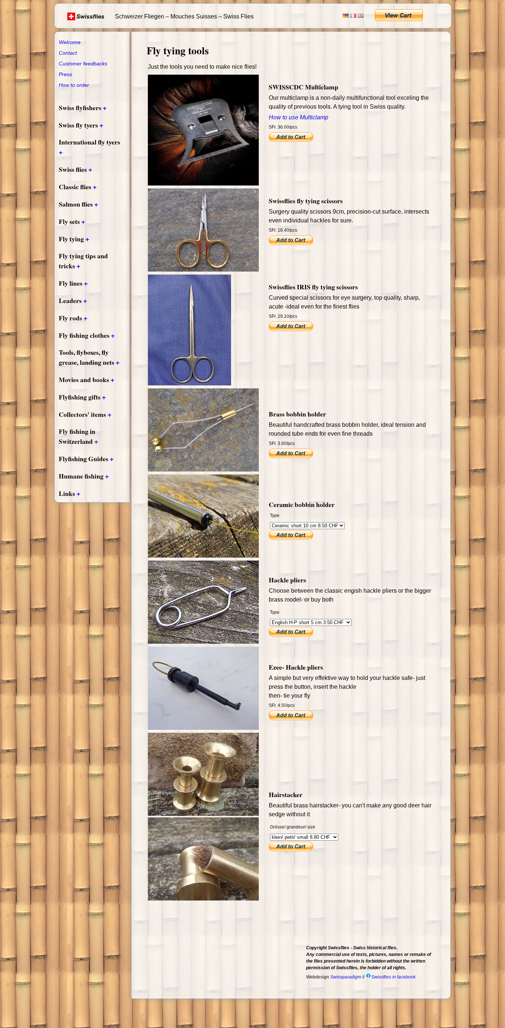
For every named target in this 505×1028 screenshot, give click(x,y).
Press (65, 74)
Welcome (70, 42)
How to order (74, 85)
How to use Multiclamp (298, 117)
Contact (68, 53)
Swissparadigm (345, 977)
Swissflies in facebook (393, 977)
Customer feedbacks (83, 64)
